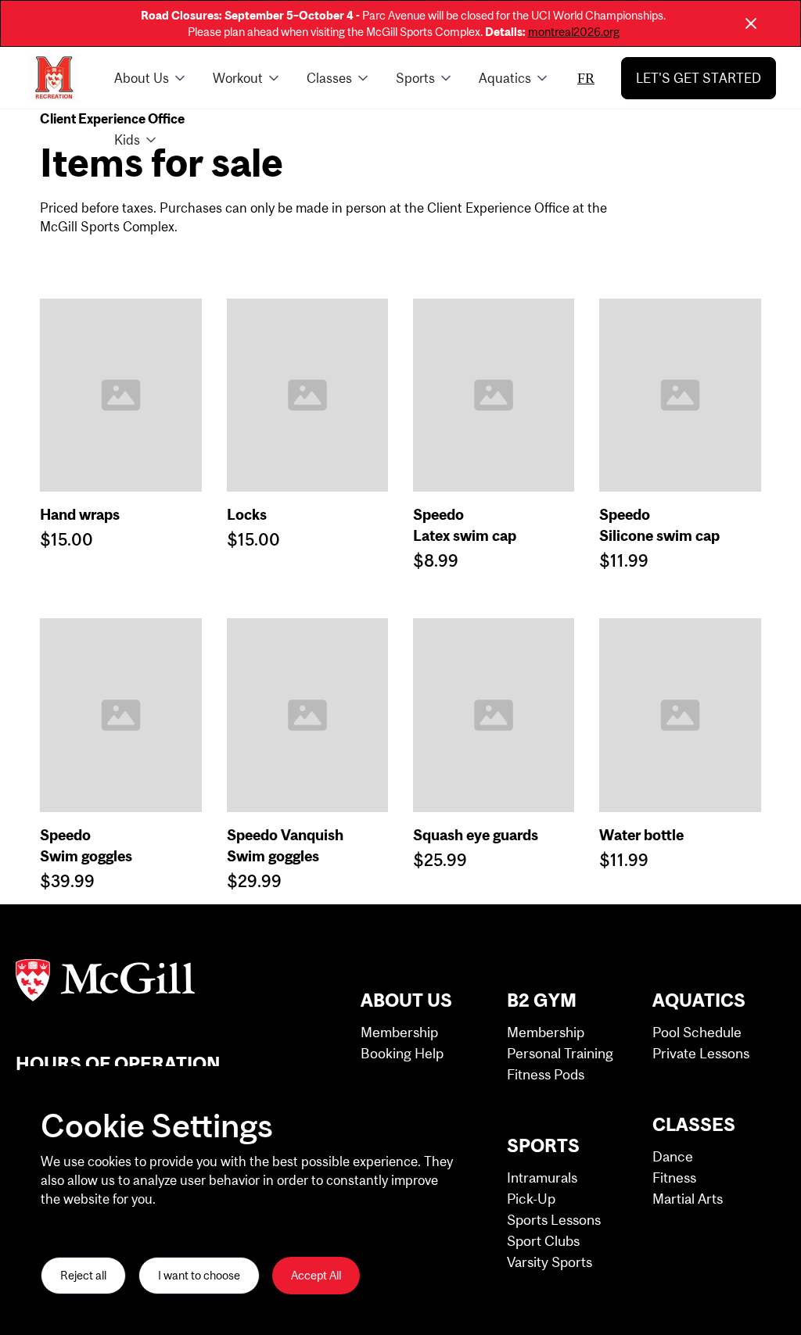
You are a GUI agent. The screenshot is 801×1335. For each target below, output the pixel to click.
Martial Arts (687, 1198)
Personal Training (560, 1053)
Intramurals (542, 1177)
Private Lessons (700, 1053)
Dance (672, 1156)
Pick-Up (531, 1198)
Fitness (674, 1177)
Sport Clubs (543, 1241)
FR (585, 78)
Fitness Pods (545, 1074)
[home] (54, 78)
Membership (399, 1032)
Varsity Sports (549, 1262)
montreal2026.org (574, 31)
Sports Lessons (554, 1220)
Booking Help (402, 1053)
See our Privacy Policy (95, 1223)
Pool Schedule (697, 1032)
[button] (151, 78)
